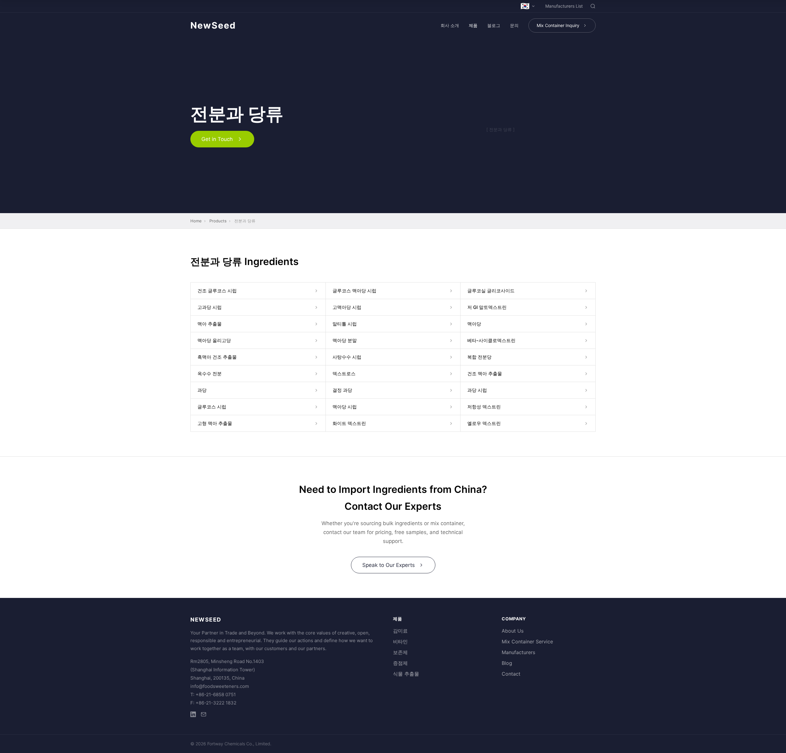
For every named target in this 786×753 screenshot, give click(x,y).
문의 (514, 25)
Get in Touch (217, 139)
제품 (473, 25)
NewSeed (213, 25)
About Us (512, 631)
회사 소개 (450, 25)
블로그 (493, 25)
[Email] (203, 715)
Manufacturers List (564, 6)
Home (196, 220)
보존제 (400, 652)
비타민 (400, 641)
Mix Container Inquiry (558, 25)
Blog (507, 663)
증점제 (400, 663)
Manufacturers (518, 652)
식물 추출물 (406, 674)
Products (218, 220)
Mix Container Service (527, 641)
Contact (511, 674)
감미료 (400, 631)
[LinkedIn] (193, 715)
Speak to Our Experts (388, 565)
